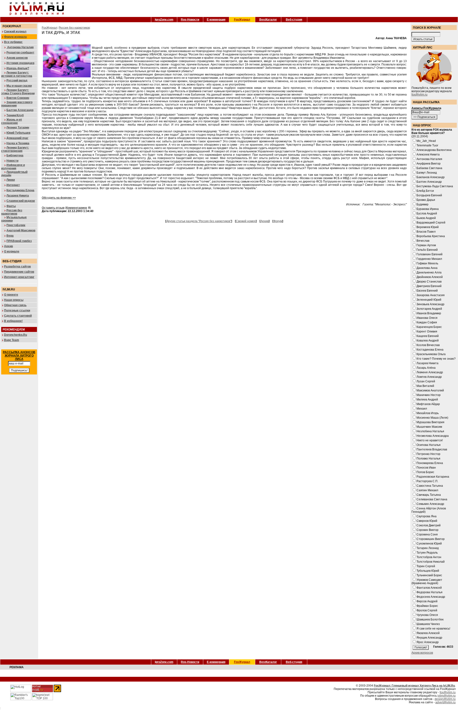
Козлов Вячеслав (428, 345)
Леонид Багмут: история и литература (16, 74)
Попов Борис (425, 472)
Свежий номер (246, 221)
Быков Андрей (426, 218)
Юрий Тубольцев (18, 132)
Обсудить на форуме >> (59, 197)
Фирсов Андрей (426, 601)
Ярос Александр (427, 642)
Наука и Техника (17, 143)
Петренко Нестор (428, 454)
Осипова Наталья (428, 445)
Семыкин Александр (430, 504)
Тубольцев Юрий (427, 570)
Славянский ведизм (20, 201)
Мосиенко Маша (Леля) (432, 417)
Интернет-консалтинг (19, 277)
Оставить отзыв (53, 207)
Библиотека (14, 155)
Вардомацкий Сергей (430, 222)
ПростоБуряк (15, 225)
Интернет (13, 185)
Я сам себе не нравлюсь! (433, 628)
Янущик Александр (429, 637)
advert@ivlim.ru (445, 702)
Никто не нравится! (429, 440)
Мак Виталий (425, 386)
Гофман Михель (427, 263)
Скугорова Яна (426, 516)
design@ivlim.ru (445, 699)
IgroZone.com (164, 19)
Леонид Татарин (17, 127)
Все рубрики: (13, 42)
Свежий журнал (15, 31)
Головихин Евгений (429, 254)
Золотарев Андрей (429, 308)
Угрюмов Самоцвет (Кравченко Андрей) (426, 581)
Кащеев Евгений (427, 336)
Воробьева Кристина (430, 236)
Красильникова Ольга (431, 354)
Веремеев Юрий (427, 227)
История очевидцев (20, 63)
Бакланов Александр (430, 177)
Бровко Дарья (425, 200)
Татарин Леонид (427, 548)
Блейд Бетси (425, 190)
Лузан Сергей (425, 381)
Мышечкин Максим (429, 426)
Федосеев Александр (430, 596)
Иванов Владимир (428, 313)
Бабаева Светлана (429, 168)
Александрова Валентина (434, 150)
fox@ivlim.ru (419, 94)
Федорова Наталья (429, 592)
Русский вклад (16, 80)
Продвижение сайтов (19, 271)
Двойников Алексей (429, 277)
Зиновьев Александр (430, 304)
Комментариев (76, 207)
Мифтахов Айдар (428, 404)
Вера (10, 235)
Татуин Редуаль (427, 552)
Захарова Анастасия (430, 295)
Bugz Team (11, 340)
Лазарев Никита (17, 195)
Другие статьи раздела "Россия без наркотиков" (198, 221)
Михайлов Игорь (427, 413)
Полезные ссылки (17, 310)
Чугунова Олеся (427, 615)
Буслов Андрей (426, 213)
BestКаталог (268, 19)
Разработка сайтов (17, 266)
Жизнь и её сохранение (11, 121)
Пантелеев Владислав (431, 449)
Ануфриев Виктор (428, 163)
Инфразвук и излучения (13, 166)
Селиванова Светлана (431, 499)
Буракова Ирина (427, 209)
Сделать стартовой (18, 315)
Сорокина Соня (427, 534)
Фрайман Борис (427, 606)
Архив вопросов (422, 652)
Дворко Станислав (429, 281)
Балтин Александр (19, 110)
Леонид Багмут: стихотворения (15, 149)
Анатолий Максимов (20, 230)
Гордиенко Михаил (429, 259)
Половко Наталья (428, 458)
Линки (10, 180)
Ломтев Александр (429, 377)
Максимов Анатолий (430, 390)
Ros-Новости (190, 19)
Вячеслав (422, 240)
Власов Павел (426, 231)
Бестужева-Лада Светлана (434, 186)
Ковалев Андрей (427, 340)
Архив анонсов (17, 57)
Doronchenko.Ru (15, 334)
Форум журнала (15, 36)
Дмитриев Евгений (429, 286)
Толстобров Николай (430, 561)
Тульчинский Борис (429, 575)
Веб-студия (294, 19)
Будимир (422, 204)
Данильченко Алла (429, 272)
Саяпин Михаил (427, 490)
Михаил (421, 408)
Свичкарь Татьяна (428, 494)
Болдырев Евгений (429, 195)
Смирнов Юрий (426, 521)
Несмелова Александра (432, 436)
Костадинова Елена (20, 190)
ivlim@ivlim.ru (446, 695)
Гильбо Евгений (427, 249)
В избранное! (13, 321)
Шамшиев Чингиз (428, 624)
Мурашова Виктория (430, 422)
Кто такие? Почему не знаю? (436, 358)
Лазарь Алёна (426, 367)
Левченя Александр (429, 372)
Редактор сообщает (20, 52)
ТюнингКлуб (15, 115)
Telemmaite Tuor (427, 145)
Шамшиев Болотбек (429, 619)
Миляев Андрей (427, 399)
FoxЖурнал (242, 19)
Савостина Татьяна (429, 485)
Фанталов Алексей (429, 587)
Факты (11, 206)
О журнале (11, 251)
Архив (8, 246)
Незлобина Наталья (430, 431)
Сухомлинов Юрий (429, 543)
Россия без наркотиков (11, 212)
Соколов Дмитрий (428, 525)
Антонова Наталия (20, 47)
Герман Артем (426, 245)
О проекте (11, 294)
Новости (12, 160)
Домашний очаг (17, 138)
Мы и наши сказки (19, 85)
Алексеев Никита (428, 154)
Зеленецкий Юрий (428, 299)
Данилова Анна (426, 268)
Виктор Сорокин (17, 98)
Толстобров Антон (428, 557)
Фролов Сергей (426, 610)
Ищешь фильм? (17, 68)
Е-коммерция (216, 19)
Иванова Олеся (426, 318)
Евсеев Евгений (427, 290)
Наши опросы (13, 300)
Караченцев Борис (429, 327)
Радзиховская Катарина (432, 476)
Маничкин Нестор (428, 395)
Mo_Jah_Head (426, 141)
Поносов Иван (426, 467)
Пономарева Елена (429, 463)
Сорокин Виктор (427, 530)
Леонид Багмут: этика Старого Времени (18, 91)
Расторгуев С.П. (427, 481)
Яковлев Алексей (428, 633)
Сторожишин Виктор (430, 539)
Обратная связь (15, 305)
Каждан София (426, 322)
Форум (277, 221)
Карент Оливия (426, 331)
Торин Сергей (425, 566)
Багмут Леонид (426, 172)
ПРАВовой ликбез (19, 241)
